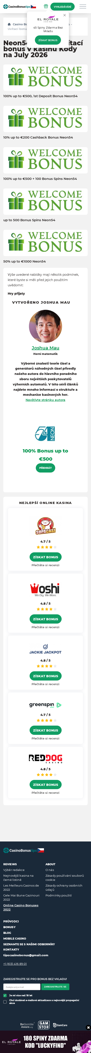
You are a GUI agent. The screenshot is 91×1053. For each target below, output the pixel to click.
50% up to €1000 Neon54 (24, 261)
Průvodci (11, 921)
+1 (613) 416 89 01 (15, 963)
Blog (7, 932)
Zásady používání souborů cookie (65, 878)
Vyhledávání (62, 6)
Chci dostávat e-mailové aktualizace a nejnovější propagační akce (44, 1002)
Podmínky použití (59, 895)
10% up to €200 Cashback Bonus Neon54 (38, 137)
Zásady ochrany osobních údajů (64, 888)
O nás (50, 870)
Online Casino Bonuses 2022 (20, 907)
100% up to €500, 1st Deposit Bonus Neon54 (40, 96)
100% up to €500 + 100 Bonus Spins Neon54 (40, 179)
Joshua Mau (45, 347)
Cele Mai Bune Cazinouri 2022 (21, 898)
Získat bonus (47, 40)
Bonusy (9, 927)
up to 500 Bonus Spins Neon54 (29, 220)
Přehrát (45, 467)
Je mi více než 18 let (20, 995)
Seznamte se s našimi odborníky (29, 944)
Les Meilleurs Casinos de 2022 (21, 888)
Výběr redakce (14, 870)
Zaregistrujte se (55, 986)
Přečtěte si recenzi (45, 565)
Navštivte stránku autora (45, 400)
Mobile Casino (14, 938)
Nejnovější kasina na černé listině (18, 878)
